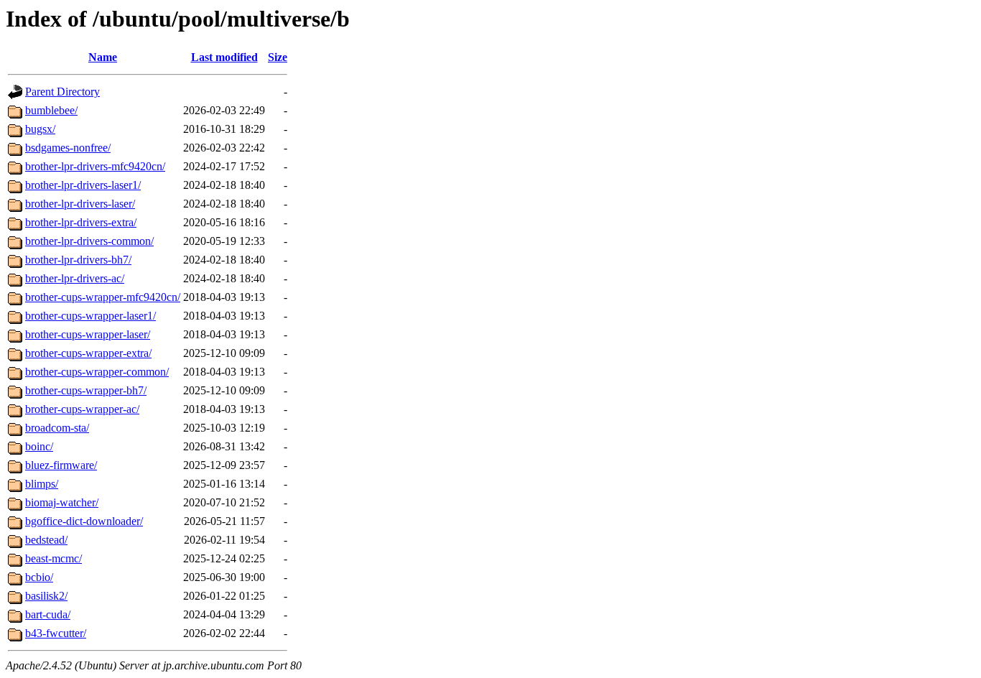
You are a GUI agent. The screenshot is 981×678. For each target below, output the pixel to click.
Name (102, 57)
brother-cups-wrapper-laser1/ (90, 316)
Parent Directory (62, 91)
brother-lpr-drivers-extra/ (80, 222)
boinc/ (39, 446)
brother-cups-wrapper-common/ (97, 372)
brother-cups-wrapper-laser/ (87, 334)
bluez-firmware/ (61, 465)
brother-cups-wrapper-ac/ (82, 409)
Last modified (224, 57)
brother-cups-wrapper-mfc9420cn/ (102, 297)
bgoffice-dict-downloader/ (84, 521)
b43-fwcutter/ (55, 633)
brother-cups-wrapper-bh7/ (86, 390)
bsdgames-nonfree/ (68, 147)
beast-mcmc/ (53, 558)
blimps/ (41, 484)
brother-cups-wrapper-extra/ (88, 353)
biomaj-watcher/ (61, 502)
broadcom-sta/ (57, 428)
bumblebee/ (51, 110)
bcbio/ (39, 577)
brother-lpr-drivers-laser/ (80, 204)
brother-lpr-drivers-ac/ (74, 278)
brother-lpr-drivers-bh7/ (78, 260)
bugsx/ (40, 129)
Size (277, 57)
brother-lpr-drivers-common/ (89, 241)
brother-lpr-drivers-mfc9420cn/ (95, 166)
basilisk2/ (46, 596)
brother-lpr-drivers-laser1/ (83, 185)
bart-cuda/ (47, 614)
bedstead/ (46, 540)
